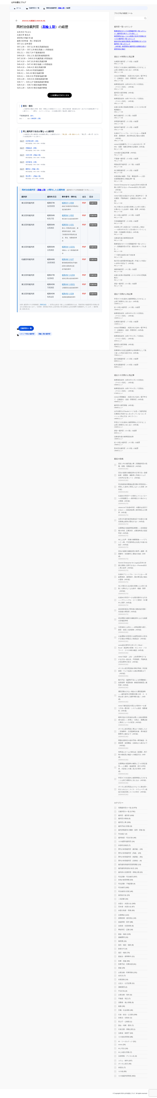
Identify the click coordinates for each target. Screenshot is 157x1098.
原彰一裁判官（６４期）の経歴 (125, 284)
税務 (119, 1006)
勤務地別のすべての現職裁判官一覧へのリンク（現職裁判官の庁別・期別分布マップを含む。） (130, 246)
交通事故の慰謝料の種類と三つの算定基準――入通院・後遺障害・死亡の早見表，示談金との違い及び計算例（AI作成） (132, 767)
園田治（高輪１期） (33, 169)
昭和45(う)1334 (68, 275)
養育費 (120, 941)
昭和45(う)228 (68, 294)
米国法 (120, 1067)
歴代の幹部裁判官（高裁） (128, 853)
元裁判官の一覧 (26, 328)
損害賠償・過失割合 (125, 918)
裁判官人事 (122, 822)
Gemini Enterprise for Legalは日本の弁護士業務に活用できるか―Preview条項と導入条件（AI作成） (130, 187)
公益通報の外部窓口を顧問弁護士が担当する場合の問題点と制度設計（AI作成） (132, 637)
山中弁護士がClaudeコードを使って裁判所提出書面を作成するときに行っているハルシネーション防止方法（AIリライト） (130, 413)
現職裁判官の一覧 (124, 808)
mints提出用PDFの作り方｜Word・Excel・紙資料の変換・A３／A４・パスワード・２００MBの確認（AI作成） (132, 647)
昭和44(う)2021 (68, 284)
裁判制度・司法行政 (125, 838)
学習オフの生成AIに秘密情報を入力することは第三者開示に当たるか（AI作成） (132, 779)
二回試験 (121, 899)
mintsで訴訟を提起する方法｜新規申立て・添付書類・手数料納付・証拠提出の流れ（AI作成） (130, 198)
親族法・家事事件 (124, 956)
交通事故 (121, 915)
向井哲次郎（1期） (32, 141)
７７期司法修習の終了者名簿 (124, 255)
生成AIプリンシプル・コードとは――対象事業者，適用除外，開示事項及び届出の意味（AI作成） (130, 135)
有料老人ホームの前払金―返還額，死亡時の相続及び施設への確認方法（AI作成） (132, 754)
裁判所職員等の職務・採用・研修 (130, 830)
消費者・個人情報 (124, 1002)
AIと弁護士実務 (123, 1052)
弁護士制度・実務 (124, 910)
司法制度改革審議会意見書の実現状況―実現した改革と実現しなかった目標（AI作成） (132, 486)
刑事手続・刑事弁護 (125, 964)
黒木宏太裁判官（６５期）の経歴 (126, 448)
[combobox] (128, 18)
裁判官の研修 (123, 818)
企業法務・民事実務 (125, 972)
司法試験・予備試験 (125, 884)
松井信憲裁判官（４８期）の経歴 (126, 365)
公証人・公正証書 (124, 983)
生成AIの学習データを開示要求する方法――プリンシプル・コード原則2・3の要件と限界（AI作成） (132, 600)
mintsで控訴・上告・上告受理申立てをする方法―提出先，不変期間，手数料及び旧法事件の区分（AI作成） (132, 659)
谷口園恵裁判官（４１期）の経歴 (126, 170)
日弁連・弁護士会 (124, 907)
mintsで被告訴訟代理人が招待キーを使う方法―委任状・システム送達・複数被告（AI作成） (132, 708)
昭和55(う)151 (68, 225)
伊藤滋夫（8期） (32, 148)
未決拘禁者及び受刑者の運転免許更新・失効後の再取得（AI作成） (132, 610)
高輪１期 (61, 8)
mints (120, 1044)
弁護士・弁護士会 (124, 903)
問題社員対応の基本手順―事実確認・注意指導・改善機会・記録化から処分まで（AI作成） (132, 742)
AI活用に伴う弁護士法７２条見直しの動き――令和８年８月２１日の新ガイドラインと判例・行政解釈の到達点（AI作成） (130, 229)
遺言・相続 (122, 953)
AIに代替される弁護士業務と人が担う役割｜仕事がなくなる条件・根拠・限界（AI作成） (132, 588)
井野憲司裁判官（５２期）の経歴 (126, 121)
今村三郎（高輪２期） (34, 155)
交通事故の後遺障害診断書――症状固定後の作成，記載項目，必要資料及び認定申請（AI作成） (132, 530)
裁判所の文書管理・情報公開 (128, 872)
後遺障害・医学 (124, 922)
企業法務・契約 (124, 995)
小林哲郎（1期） (36, 118)
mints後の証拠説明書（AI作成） (125, 153)
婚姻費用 (121, 937)
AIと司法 (121, 1048)
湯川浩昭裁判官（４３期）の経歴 (126, 359)
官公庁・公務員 (124, 1021)
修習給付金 (122, 895)
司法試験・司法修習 (125, 877)
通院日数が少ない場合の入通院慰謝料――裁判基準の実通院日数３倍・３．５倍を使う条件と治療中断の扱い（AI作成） (132, 695)
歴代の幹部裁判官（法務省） (128, 861)
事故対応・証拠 (124, 929)
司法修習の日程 (124, 891)
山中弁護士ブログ (18, 2)
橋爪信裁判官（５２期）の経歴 (125, 115)
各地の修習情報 (124, 880)
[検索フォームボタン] (145, 18)
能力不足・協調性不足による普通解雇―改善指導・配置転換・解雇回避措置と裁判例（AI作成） (132, 682)
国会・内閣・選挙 (124, 1025)
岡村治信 (43, 304)
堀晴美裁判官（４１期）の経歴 (125, 269)
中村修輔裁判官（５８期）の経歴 (126, 221)
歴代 (31, 116)
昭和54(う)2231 (68, 247)
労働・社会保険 (124, 1010)
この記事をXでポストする (59, 95)
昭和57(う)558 (68, 203)
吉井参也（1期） (32, 162)
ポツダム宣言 (123, 1064)
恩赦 (119, 968)
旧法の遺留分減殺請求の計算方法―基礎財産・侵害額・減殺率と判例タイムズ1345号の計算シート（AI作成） (132, 475)
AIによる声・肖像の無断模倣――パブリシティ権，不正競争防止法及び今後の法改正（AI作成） (132, 542)
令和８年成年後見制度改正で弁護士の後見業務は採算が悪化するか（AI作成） (132, 520)
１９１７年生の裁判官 (27, 334)
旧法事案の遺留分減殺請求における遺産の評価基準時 (132, 619)
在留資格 (121, 979)
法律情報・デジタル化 (126, 1056)
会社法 (120, 975)
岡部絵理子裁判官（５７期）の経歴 (127, 164)
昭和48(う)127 (68, 259)
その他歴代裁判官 (124, 841)
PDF (84, 203)
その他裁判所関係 (124, 1076)
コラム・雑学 (123, 1061)
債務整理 (121, 987)
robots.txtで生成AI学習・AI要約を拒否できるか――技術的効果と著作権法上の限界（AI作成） (132, 509)
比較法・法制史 (124, 1018)
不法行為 (121, 991)
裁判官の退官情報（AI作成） (124, 93)
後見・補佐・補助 (124, 945)
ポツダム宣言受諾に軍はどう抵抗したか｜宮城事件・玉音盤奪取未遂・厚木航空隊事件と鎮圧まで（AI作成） (132, 731)
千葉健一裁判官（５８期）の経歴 (126, 158)
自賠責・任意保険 (124, 926)
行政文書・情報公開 (125, 1029)
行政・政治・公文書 (125, 1014)
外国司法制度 (123, 845)
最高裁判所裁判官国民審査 (128, 864)
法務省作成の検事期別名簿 (123, 238)
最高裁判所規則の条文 (126, 868)
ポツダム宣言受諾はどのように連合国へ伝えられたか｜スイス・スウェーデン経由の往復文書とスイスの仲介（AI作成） (132, 789)
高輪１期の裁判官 (44, 334)
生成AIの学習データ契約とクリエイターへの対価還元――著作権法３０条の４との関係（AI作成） (132, 498)
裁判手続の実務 (124, 826)
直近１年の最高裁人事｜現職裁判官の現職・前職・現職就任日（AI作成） (132, 465)
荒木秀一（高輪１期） (34, 176)
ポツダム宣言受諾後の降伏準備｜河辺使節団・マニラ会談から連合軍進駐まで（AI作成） (132, 670)
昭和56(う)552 (68, 215)
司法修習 (121, 887)
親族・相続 (122, 934)
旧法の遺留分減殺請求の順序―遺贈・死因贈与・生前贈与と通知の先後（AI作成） (132, 553)
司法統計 (121, 834)
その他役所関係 (124, 1037)
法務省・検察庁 (124, 1033)
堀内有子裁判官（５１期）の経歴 (126, 127)
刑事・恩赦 (122, 961)
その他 (120, 1071)
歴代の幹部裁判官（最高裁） (128, 849)
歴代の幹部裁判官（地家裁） (128, 857)
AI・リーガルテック (125, 1041)
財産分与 (121, 949)
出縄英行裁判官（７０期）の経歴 (126, 61)
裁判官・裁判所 (124, 815)
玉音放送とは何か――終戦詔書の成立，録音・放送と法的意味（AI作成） (132, 628)
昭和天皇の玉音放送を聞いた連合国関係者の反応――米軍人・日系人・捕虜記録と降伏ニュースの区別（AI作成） (132, 719)
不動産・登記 (123, 998)
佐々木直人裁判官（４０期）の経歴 (127, 215)
